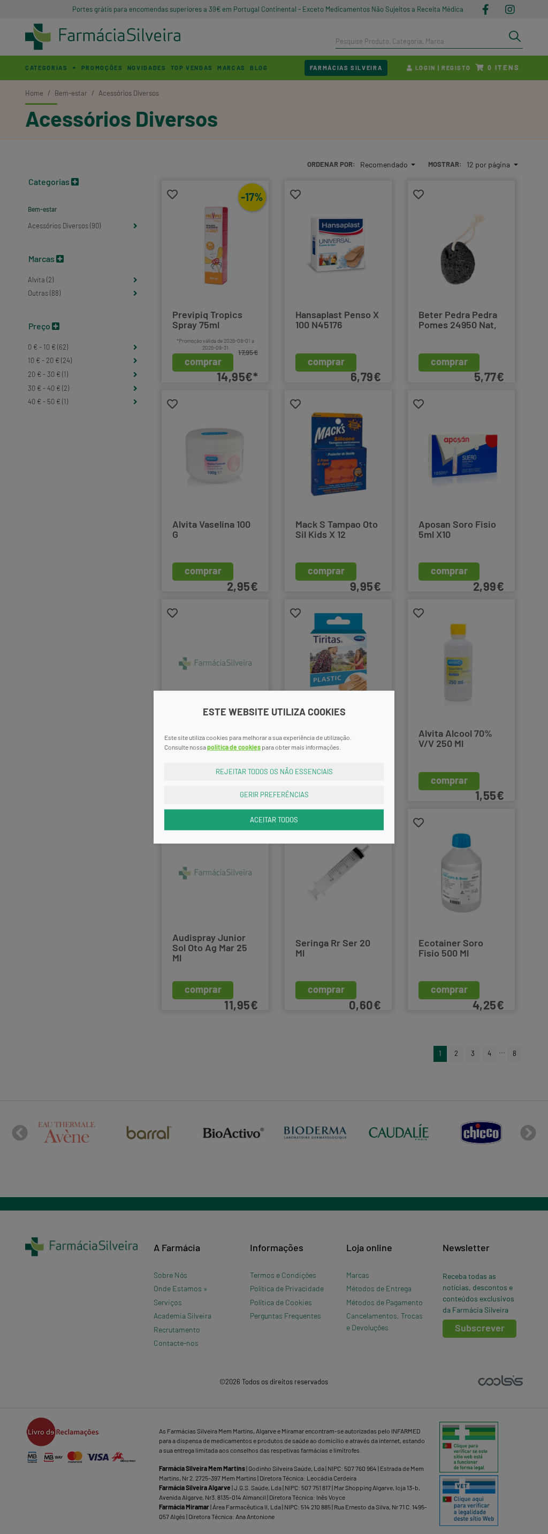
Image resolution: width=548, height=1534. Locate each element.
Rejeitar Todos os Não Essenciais (274, 771)
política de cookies (234, 746)
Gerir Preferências (274, 794)
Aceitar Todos (274, 819)
